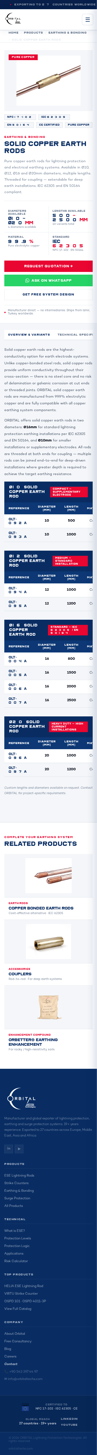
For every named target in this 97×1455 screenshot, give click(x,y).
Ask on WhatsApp (52, 280)
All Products (13, 1206)
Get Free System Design (48, 294)
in (8, 1149)
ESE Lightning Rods (19, 1176)
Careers (10, 1357)
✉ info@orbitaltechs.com (23, 1379)
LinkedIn (69, 1419)
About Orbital (14, 1334)
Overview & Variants (29, 334)
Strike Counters (16, 1183)
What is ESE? (14, 1231)
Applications (13, 1254)
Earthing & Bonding (67, 32)
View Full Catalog (17, 1309)
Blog (7, 1349)
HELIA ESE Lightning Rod (23, 1286)
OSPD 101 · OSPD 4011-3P (25, 1301)
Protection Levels (17, 1238)
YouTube (69, 1425)
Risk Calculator (16, 1261)
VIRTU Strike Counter (21, 1294)
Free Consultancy (18, 1341)
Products (33, 32)
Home (14, 32)
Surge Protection (17, 1198)
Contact (11, 1364)
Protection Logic (17, 1246)
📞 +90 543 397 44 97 (21, 1372)
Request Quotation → (48, 266)
